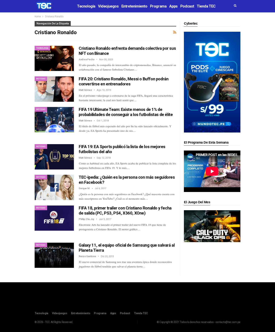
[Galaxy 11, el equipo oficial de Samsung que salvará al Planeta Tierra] (54, 255)
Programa (158, 6)
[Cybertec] (212, 82)
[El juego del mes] (212, 226)
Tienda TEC (206, 6)
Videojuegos (108, 6)
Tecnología (86, 6)
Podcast (187, 6)
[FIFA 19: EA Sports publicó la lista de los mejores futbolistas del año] (54, 156)
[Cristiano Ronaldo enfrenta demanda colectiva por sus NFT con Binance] (54, 58)
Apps (173, 6)
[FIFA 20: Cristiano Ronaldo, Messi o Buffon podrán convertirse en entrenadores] (54, 89)
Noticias (40, 79)
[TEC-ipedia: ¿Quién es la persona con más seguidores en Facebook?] (54, 187)
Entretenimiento (134, 6)
